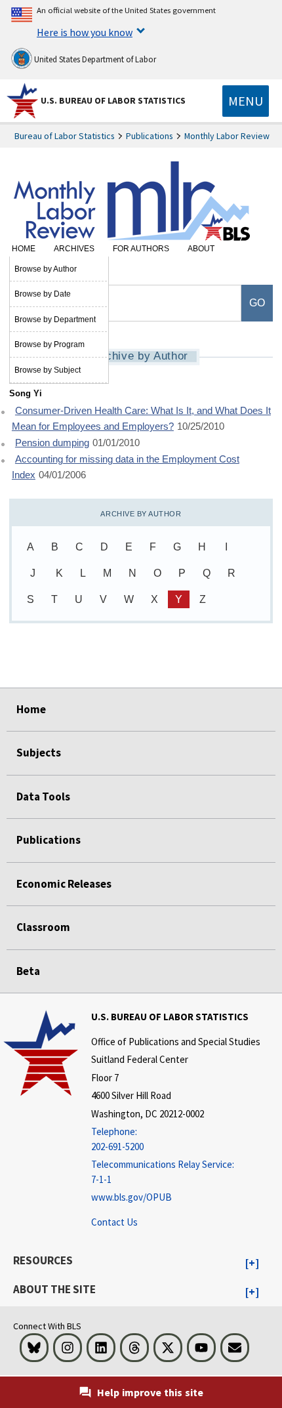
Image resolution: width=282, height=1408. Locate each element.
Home (23, 248)
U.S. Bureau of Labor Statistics (113, 100)
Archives (74, 248)
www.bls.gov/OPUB (131, 1197)
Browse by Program (49, 344)
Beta (28, 971)
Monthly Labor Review (227, 136)
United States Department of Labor (94, 59)
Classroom (43, 927)
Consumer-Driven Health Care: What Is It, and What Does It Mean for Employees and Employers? (141, 418)
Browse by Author (45, 269)
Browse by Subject (47, 370)
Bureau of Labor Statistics (64, 136)
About (201, 248)
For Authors (141, 248)
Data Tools (43, 796)
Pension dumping (52, 443)
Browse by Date (42, 294)
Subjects (38, 752)
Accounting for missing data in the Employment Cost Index (125, 467)
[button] (252, 1264)
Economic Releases (63, 884)
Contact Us (114, 1222)
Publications (149, 136)
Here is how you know (84, 32)
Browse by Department (55, 319)
